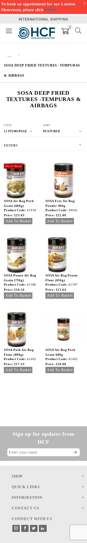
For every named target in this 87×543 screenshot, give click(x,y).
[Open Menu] (9, 31)
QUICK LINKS (26, 487)
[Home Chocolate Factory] (36, 31)
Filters (11, 145)
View (8, 125)
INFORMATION (27, 497)
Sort (46, 125)
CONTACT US (25, 508)
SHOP (17, 476)
